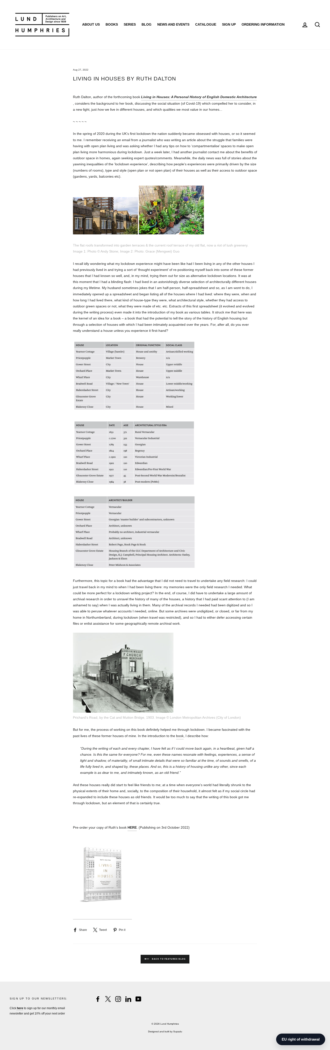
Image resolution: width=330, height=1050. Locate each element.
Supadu (177, 1031)
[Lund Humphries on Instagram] (118, 999)
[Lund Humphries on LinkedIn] (128, 999)
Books (112, 24)
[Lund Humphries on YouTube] (138, 999)
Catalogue (205, 24)
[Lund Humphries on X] (108, 999)
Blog (146, 24)
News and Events (173, 24)
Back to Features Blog (168, 959)
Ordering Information (263, 24)
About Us (91, 24)
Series (130, 24)
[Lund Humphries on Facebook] (98, 999)
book (180, 736)
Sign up (229, 24)
